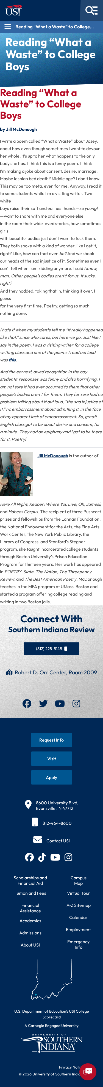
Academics (30, 920)
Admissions (30, 932)
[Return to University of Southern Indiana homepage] (51, 1043)
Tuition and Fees (30, 893)
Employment (78, 929)
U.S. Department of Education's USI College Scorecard (51, 1014)
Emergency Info (78, 944)
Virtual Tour (78, 893)
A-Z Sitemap (78, 905)
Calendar (78, 917)
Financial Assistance (30, 907)
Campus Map (79, 880)
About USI (30, 945)
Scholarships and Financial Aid (30, 880)
